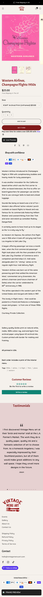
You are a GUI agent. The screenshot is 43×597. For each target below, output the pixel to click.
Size (4, 100)
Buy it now (21, 128)
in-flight (22, 368)
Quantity (6, 111)
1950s (8, 368)
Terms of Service (9, 544)
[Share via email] (28, 145)
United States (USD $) (20, 578)
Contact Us (6, 527)
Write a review (21, 392)
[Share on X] (19, 145)
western (12, 370)
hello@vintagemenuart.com (13, 557)
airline (15, 368)
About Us (5, 524)
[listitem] (21, 2)
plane (35, 368)
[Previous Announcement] (3, 2)
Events (4, 517)
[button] (7, 489)
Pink (29, 368)
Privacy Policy (7, 540)
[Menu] (3, 8)
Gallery (5, 520)
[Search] (40, 8)
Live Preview (11, 140)
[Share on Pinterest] (23, 145)
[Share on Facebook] (15, 145)
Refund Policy (7, 537)
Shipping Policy (8, 533)
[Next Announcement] (39, 2)
